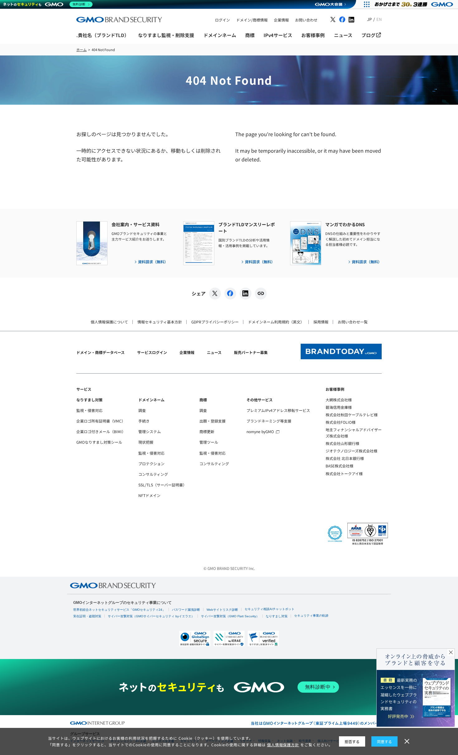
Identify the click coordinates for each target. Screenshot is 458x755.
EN (379, 19)
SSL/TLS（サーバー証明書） (162, 484)
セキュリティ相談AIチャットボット (269, 609)
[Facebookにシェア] (230, 293)
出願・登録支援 (212, 420)
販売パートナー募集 (251, 352)
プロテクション (151, 463)
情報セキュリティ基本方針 (159, 321)
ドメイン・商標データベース (100, 352)
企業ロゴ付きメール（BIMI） (101, 431)
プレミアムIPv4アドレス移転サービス (278, 410)
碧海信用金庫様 (339, 407)
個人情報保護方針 (283, 744)
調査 (142, 410)
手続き (144, 420)
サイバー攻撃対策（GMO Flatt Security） (230, 616)
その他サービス (259, 399)
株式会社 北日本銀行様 (345, 458)
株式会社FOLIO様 (340, 422)
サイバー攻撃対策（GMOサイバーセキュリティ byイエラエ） (151, 616)
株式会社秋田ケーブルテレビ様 (352, 414)
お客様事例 (335, 389)
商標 (203, 399)
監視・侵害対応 (89, 410)
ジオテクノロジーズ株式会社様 (351, 450)
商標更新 (206, 431)
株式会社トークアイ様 (344, 473)
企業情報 (186, 352)
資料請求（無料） (153, 261)
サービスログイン (152, 352)
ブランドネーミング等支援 (268, 420)
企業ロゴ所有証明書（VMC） (100, 420)
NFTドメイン (149, 495)
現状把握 (145, 442)
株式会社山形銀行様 (342, 443)
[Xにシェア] (215, 293)
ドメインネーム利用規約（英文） (276, 321)
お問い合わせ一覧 (353, 321)
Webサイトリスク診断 (222, 609)
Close (450, 652)
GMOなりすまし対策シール (99, 442)
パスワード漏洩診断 (186, 609)
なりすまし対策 (89, 399)
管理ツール (208, 442)
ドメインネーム (151, 399)
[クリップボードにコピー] (261, 293)
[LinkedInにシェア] (245, 293)
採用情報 (320, 321)
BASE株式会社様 (339, 465)
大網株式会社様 (339, 399)
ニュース (214, 352)
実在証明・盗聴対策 (87, 616)
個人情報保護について (109, 321)
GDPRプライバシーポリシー (215, 321)
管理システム (149, 431)
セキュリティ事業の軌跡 (311, 615)
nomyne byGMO (260, 431)
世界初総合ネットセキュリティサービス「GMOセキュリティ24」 (119, 609)
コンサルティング (153, 474)
